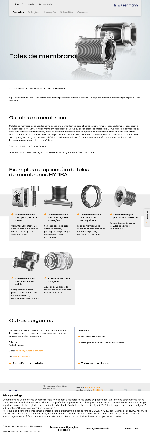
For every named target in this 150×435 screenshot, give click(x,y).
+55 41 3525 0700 (92, 387)
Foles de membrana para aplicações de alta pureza (27, 217)
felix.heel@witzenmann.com (29, 350)
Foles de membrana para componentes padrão (25, 281)
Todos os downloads (95, 363)
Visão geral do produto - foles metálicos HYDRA (102, 343)
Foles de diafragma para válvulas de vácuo (125, 216)
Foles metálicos (35, 88)
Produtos (20, 88)
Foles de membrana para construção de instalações (58, 217)
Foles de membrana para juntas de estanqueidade (90, 217)
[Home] (126, 5)
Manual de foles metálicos (93, 336)
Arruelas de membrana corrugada (59, 280)
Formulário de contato (27, 363)
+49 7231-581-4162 (22, 356)
